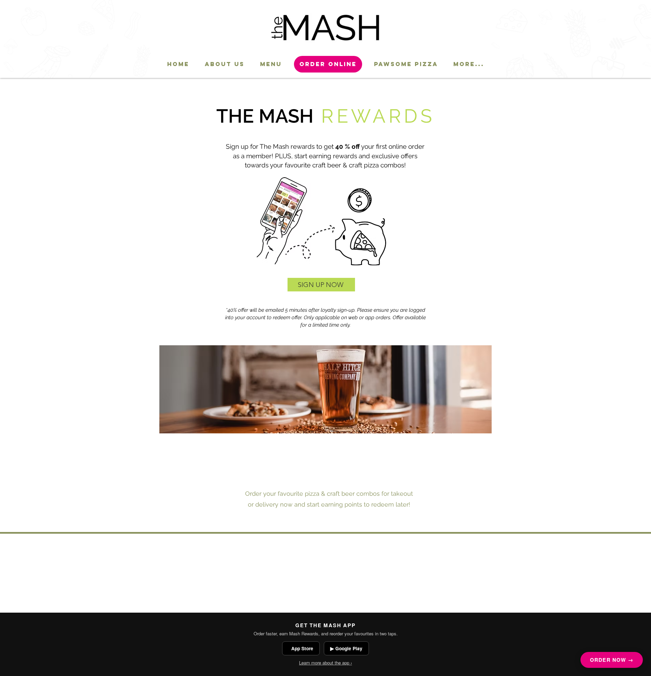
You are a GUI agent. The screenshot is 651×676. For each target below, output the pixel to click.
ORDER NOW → (611, 659)
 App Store (301, 648)
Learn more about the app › (325, 662)
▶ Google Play (346, 648)
